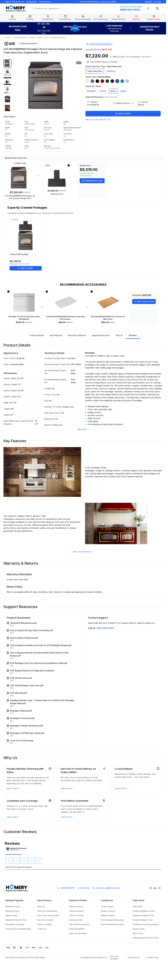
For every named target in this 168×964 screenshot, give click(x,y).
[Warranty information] (111, 44)
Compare (15, 220)
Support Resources (101, 335)
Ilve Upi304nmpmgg (57, 37)
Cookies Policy (153, 957)
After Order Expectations (79, 924)
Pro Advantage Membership (112, 920)
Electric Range (42, 37)
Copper (123, 91)
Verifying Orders (76, 920)
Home (7, 37)
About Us (41, 906)
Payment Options (76, 906)
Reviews (133, 335)
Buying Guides (139, 929)
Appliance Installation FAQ (143, 915)
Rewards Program (12, 906)
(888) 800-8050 (105, 628)
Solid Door (111, 71)
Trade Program (107, 906)
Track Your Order (76, 915)
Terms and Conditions (114, 957)
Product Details (37, 335)
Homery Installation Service (144, 911)
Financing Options (76, 911)
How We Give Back (45, 920)
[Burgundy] (102, 81)
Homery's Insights (44, 924)
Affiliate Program (107, 915)
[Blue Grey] (92, 81)
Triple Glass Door (94, 71)
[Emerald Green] (107, 81)
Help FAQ (148, 2)
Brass (113, 91)
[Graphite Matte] (117, 81)
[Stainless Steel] (127, 81)
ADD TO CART (125, 113)
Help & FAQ (137, 906)
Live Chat (157, 2)
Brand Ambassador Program (112, 924)
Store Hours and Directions (48, 915)
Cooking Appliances (19, 37)
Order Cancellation (77, 929)
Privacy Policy (134, 957)
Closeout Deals (45, 2)
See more (81, 429)
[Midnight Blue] (112, 81)
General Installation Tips (142, 920)
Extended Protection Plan (15, 920)
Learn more (12, 788)
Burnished (91, 91)
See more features (82, 551)
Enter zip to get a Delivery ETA (98, 119)
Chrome (103, 91)
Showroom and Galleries (47, 911)
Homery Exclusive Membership (18, 929)
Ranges (32, 37)
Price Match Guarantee (14, 924)
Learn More (145, 57)
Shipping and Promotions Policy (146, 938)
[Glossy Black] (97, 81)
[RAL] (122, 81)
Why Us (119, 335)
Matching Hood (57, 194)
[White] (132, 81)
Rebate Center (31, 2)
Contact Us (41, 929)
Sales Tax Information (78, 933)
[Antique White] (87, 81)
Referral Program (12, 911)
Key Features (56, 335)
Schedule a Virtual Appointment (146, 924)
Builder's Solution (108, 911)
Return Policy (138, 933)
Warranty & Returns (77, 335)
